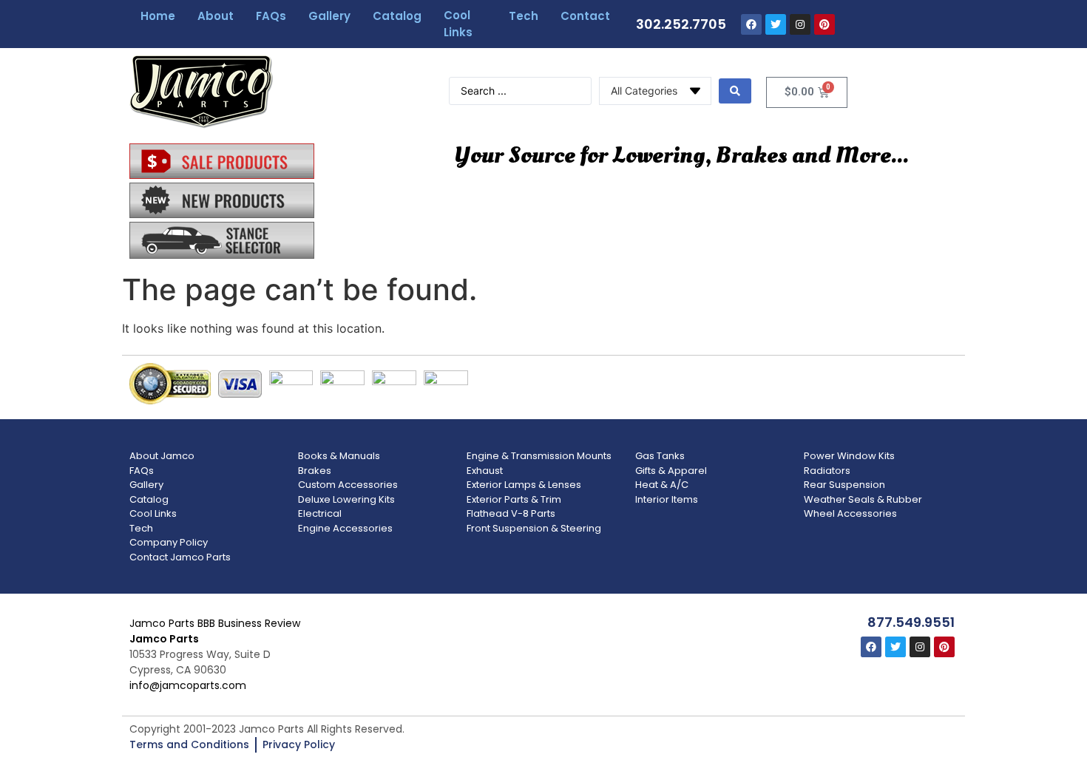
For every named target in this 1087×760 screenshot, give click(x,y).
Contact (585, 16)
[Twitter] (775, 24)
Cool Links (458, 23)
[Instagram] (800, 24)
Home (157, 16)
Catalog (397, 16)
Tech (523, 16)
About (215, 16)
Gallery (329, 16)
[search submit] (735, 91)
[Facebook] (751, 24)
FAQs (271, 16)
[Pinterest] (824, 24)
